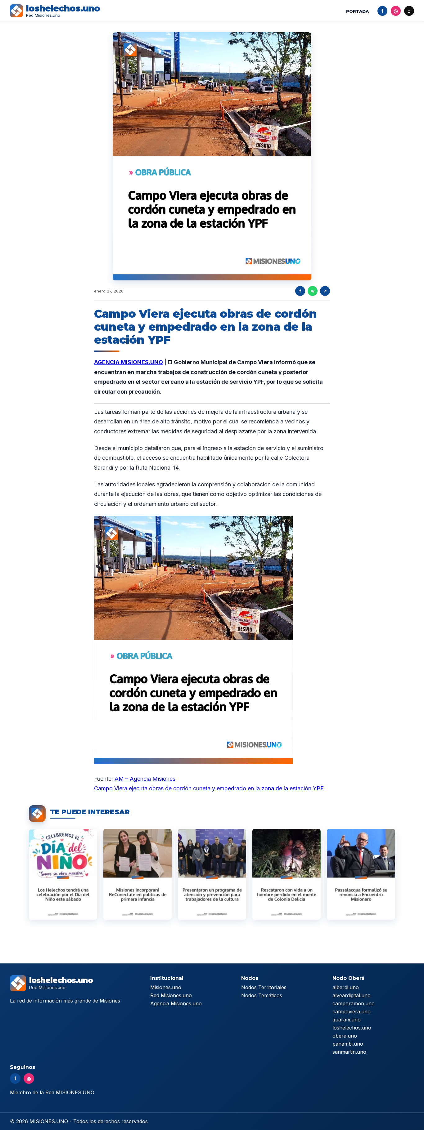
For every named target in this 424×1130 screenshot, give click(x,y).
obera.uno (344, 1036)
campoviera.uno (351, 1011)
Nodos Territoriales (263, 987)
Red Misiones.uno (171, 995)
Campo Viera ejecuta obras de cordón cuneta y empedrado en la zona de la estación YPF (209, 788)
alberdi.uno (345, 987)
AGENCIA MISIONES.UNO (128, 362)
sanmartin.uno (349, 1052)
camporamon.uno (353, 1003)
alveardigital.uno (351, 995)
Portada (357, 11)
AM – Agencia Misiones (145, 778)
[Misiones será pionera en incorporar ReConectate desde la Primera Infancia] (137, 874)
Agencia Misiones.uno (176, 1003)
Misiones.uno (165, 987)
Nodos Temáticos (261, 995)
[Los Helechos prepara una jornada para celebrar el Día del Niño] (63, 874)
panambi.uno (347, 1044)
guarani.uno (346, 1019)
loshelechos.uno (351, 1028)
